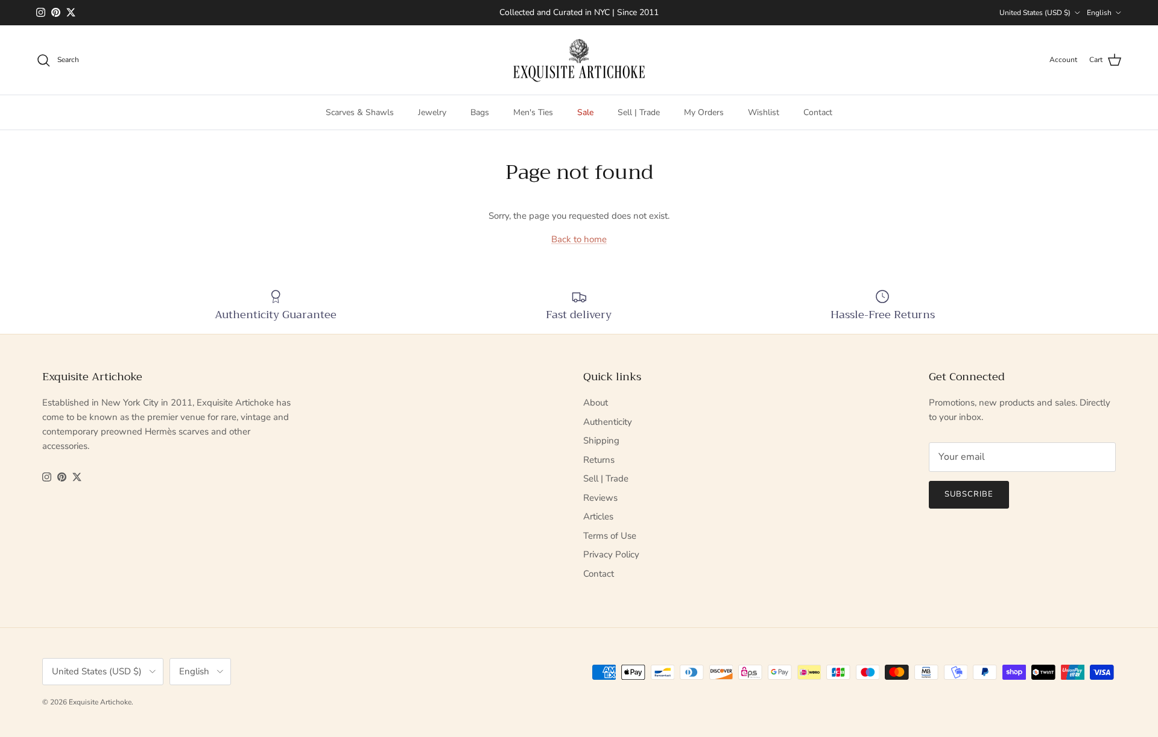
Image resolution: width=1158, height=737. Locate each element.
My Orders (704, 112)
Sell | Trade (639, 112)
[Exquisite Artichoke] (579, 60)
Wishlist (763, 112)
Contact (817, 112)
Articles (598, 516)
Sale (585, 112)
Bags (479, 112)
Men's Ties (533, 112)
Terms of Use (609, 536)
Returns (599, 460)
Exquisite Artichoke (100, 702)
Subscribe (968, 494)
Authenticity (607, 422)
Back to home (579, 239)
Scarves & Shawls (360, 112)
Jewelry (432, 112)
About (595, 403)
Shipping (601, 440)
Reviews (600, 498)
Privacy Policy (611, 554)
